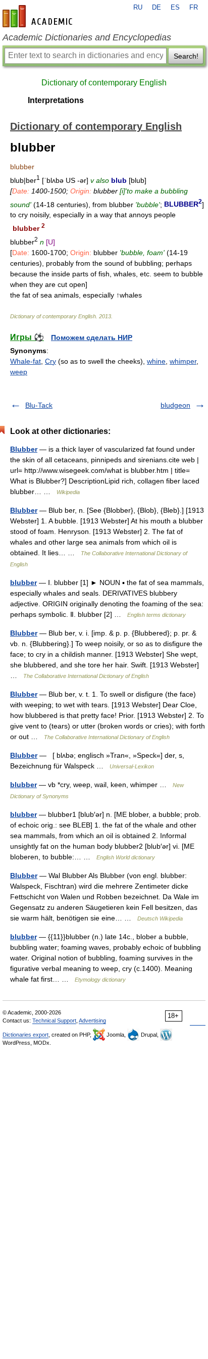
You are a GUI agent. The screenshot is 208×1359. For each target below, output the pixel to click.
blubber (23, 582)
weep (18, 372)
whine (156, 361)
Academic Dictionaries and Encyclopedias (87, 37)
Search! (186, 56)
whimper (183, 361)
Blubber (23, 449)
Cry (50, 361)
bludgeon (175, 405)
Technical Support (54, 1020)
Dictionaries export (25, 1035)
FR (193, 7)
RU (137, 7)
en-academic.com (39, 16)
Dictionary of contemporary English (104, 82)
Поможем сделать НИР (91, 337)
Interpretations (56, 100)
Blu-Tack (39, 405)
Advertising (92, 1020)
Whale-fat (25, 361)
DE (156, 7)
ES (175, 7)
